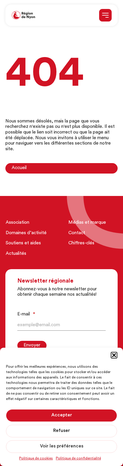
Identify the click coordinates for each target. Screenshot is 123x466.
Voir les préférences (61, 446)
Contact (76, 233)
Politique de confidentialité (78, 458)
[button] (114, 355)
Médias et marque (87, 222)
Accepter (61, 415)
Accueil (19, 168)
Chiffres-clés (81, 243)
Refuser (61, 431)
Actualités (16, 254)
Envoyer (32, 345)
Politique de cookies (36, 458)
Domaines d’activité (26, 233)
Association (17, 222)
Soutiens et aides (23, 243)
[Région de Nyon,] (23, 15)
